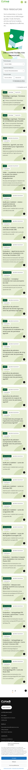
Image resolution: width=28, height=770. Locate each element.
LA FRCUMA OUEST (6, 712)
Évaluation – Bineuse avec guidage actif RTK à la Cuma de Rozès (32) (13, 587)
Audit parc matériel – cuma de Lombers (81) (13, 464)
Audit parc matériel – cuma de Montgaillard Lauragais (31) (13, 534)
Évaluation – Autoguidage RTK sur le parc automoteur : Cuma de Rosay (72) (13, 614)
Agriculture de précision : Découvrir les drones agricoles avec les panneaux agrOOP (13, 308)
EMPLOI (3, 724)
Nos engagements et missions (8, 717)
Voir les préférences (14, 765)
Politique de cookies (8, 768)
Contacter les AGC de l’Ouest (7, 741)
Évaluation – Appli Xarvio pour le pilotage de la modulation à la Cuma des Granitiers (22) (13, 253)
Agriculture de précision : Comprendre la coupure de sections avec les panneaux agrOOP (12, 399)
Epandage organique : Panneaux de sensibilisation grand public (14, 120)
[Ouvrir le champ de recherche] (22, 2)
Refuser (14, 761)
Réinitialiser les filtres (19, 81)
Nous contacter (7, 707)
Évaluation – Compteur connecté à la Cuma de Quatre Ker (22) (13, 281)
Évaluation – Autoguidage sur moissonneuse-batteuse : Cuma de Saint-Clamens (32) (14, 642)
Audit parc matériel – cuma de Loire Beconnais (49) (13, 229)
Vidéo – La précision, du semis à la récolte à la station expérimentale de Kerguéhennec (13, 175)
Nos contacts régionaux (6, 732)
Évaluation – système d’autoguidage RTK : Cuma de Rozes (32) (13, 670)
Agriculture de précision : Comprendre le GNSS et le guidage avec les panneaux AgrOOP (12, 443)
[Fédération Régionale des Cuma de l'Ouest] (5, 2)
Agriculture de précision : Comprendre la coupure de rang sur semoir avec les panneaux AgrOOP (14, 353)
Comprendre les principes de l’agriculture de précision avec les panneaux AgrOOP (13, 421)
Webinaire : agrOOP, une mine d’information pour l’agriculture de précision (13, 147)
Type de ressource (8, 67)
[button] (14, 64)
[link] (26, 691)
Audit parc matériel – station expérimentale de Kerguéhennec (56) (12, 204)
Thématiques (7, 61)
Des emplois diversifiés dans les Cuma (10, 727)
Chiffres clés (4, 720)
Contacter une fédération (7, 739)
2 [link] (15, 691)
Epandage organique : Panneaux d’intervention (14, 97)
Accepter (14, 758)
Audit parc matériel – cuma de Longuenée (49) (13, 511)
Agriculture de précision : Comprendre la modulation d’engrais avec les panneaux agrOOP (12, 376)
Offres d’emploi (4, 729)
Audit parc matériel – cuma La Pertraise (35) (13, 487)
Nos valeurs (4, 715)
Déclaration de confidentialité (18, 768)
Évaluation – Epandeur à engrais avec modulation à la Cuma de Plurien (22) (14, 559)
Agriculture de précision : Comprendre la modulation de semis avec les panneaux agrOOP (13, 330)
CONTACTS (4, 736)
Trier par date (7, 74)
